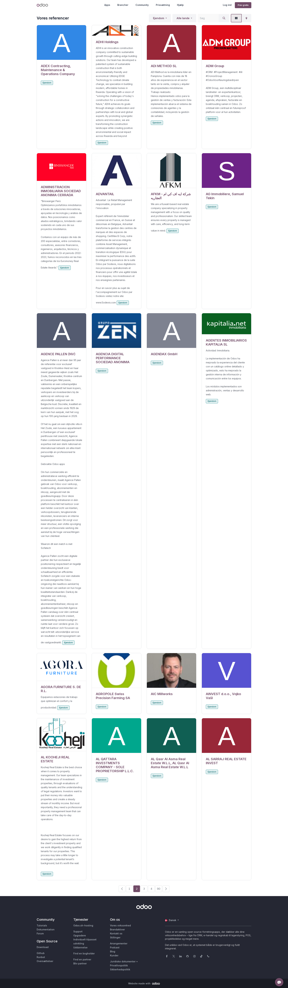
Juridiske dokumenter (123, 961)
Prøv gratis (243, 5)
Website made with (139, 983)
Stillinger (115, 937)
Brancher (122, 4)
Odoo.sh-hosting (83, 925)
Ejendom (158, 18)
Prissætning (163, 4)
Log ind (227, 4)
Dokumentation (45, 929)
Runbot (41, 957)
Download (42, 947)
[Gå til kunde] (61, 42)
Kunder (114, 955)
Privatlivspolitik (119, 965)
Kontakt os (116, 933)
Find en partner (82, 959)
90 (158, 888)
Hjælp (180, 4)
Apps (107, 4)
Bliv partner (80, 963)
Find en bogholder (84, 953)
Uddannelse (80, 947)
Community (142, 4)
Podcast (115, 947)
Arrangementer (118, 943)
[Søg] (224, 18)
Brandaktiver (117, 929)
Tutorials (42, 925)
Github (40, 953)
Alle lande (183, 18)
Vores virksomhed (120, 925)
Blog (112, 951)
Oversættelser (45, 961)
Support (77, 931)
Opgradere (79, 935)
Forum (40, 933)
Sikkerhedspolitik (120, 969)
